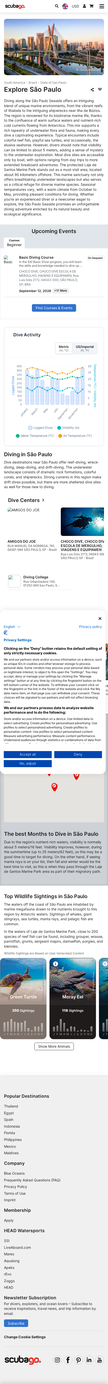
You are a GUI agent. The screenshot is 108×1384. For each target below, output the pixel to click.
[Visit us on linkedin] (89, 1360)
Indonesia (12, 1126)
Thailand (11, 1106)
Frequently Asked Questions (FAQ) (32, 1180)
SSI (7, 1240)
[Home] (15, 6)
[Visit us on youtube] (99, 1360)
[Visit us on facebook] (68, 1360)
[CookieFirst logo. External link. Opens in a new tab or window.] (6, 632)
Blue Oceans (14, 1173)
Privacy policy (90, 626)
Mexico (10, 1146)
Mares (9, 1254)
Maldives (11, 1153)
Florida (9, 1133)
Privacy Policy (15, 1186)
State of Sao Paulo (53, 82)
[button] (54, 787)
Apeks (9, 1267)
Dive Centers (24, 500)
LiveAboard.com (17, 1247)
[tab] (14, 243)
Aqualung (12, 1261)
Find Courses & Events (54, 308)
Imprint (10, 1200)
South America (14, 82)
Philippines (13, 1139)
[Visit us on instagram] (57, 1360)
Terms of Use (15, 1193)
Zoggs (9, 1281)
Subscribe (16, 1323)
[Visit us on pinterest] (78, 1360)
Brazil (33, 82)
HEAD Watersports (24, 1230)
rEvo (7, 1274)
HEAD (8, 1287)
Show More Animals (54, 1046)
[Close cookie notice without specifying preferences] (100, 619)
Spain (8, 1119)
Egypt (9, 1113)
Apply (9, 1220)
